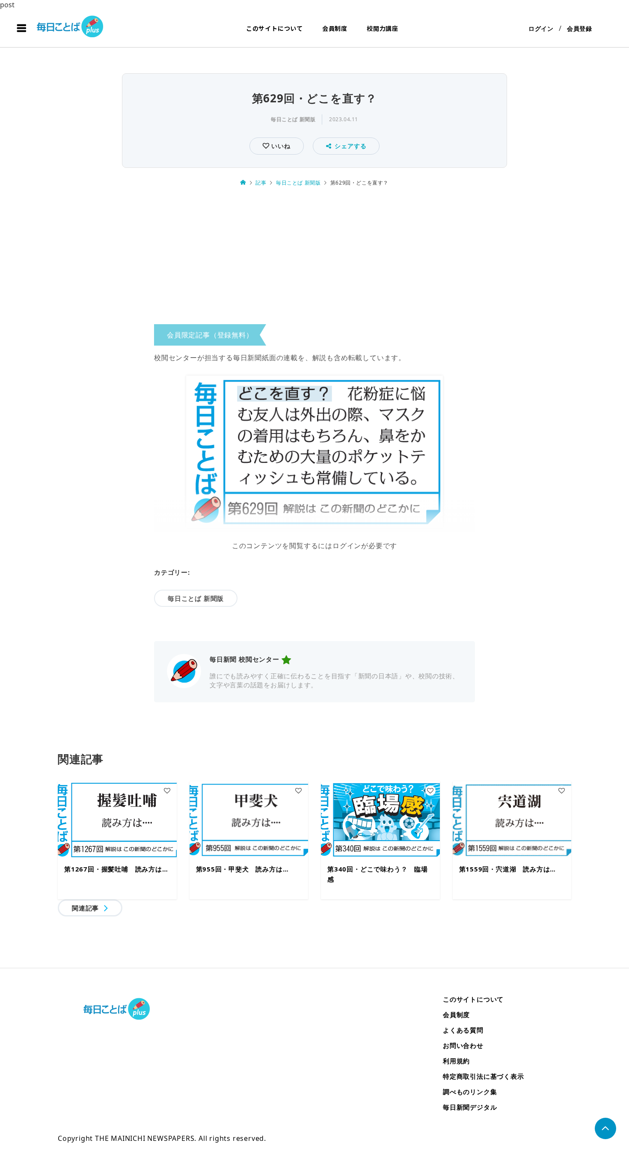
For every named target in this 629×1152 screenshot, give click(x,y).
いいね (279, 146)
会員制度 (334, 28)
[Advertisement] (314, 258)
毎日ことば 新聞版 (293, 119)
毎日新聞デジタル (470, 1107)
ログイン (541, 28)
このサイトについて (274, 28)
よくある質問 (463, 1030)
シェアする (350, 146)
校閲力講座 (382, 28)
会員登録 (579, 28)
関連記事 (85, 908)
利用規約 (456, 1060)
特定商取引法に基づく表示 (483, 1076)
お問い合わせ (463, 1045)
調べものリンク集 (470, 1091)
